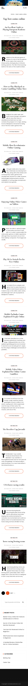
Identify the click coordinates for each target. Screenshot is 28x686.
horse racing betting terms (14, 541)
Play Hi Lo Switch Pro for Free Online (14, 260)
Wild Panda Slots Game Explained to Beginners (13, 637)
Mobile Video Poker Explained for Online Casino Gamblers (14, 371)
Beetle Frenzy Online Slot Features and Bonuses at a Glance (13, 618)
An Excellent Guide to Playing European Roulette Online (14, 29)
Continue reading (14, 73)
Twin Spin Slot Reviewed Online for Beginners (13, 630)
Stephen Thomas (15, 37)
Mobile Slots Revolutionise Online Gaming (14, 146)
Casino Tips (14, 23)
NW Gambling (14, 3)
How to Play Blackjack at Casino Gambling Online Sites (13, 87)
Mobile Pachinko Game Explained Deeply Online (14, 315)
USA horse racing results (14, 485)
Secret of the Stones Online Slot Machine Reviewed (13, 624)
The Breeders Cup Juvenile (14, 429)
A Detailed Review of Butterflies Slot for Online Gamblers (13, 643)
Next (11, 593)
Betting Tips (14, 425)
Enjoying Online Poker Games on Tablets (14, 202)
